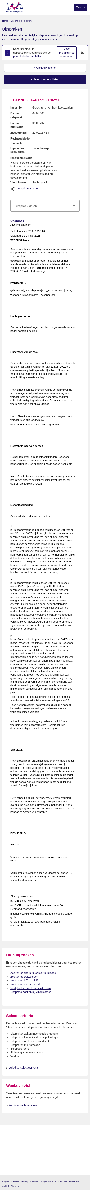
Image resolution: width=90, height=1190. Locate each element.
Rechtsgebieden (20, 138)
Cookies (34, 1182)
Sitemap (15, 1182)
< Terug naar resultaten (45, 79)
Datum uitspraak (16, 115)
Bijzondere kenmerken (17, 150)
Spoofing (62, 1182)
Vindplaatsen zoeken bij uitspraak (30, 988)
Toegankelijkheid (48, 1182)
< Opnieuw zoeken (45, 67)
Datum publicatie (16, 124)
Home (5, 20)
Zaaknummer (18, 132)
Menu (79, 7)
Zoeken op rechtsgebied (25, 984)
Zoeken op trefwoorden (24, 976)
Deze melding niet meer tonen (66, 52)
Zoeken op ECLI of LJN (24, 980)
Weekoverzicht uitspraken (24, 1105)
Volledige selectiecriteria (23, 1067)
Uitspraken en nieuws (22, 20)
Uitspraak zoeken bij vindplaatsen (30, 992)
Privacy (24, 1182)
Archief (5, 1186)
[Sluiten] (82, 53)
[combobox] (45, 205)
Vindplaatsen (18, 182)
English (5, 1182)
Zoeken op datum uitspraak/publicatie (33, 972)
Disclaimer (16, 1186)
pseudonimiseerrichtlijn (27, 56)
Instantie (16, 107)
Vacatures (74, 1182)
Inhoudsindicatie (21, 157)
